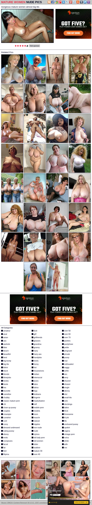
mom (35, 414)
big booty (7, 361)
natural (36, 421)
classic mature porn (11, 401)
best (5, 357)
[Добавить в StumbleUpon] (77, 2)
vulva (66, 438)
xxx (65, 448)
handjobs (37, 357)
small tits (68, 398)
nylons (36, 434)
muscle (36, 418)
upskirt (67, 428)
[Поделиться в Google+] (59, 2)
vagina (67, 431)
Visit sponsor (34, 46)
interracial (37, 377)
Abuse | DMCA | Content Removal (14, 503)
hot (34, 367)
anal (5, 334)
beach (6, 351)
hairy (35, 351)
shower (67, 384)
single (66, 387)
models (36, 411)
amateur (6, 331)
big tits (6, 364)
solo (66, 401)
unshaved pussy (71, 424)
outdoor (36, 448)
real (65, 361)
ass (4, 341)
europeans (7, 441)
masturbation (39, 401)
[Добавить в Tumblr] (81, 2)
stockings (68, 404)
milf (35, 404)
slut (65, 394)
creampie (7, 414)
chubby (6, 398)
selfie (66, 371)
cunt (5, 421)
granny (36, 347)
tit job (66, 418)
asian (5, 337)
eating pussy (8, 431)
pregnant (68, 351)
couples (6, 411)
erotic (5, 438)
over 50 (67, 331)
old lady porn (39, 438)
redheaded (68, 364)
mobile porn (38, 408)
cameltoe (7, 394)
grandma (37, 344)
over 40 (36, 454)
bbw (5, 347)
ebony (6, 434)
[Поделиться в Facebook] (52, 2)
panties (67, 341)
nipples (36, 424)
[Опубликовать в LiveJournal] (67, 2)
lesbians (37, 394)
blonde (6, 374)
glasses (36, 341)
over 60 (67, 334)
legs (35, 391)
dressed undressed (11, 428)
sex (65, 374)
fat (4, 448)
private (67, 354)
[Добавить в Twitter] (85, 2)
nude (35, 431)
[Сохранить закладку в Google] (56, 2)
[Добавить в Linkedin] (63, 2)
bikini (5, 367)
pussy (66, 357)
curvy (5, 424)
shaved (67, 381)
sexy (66, 377)
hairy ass (37, 354)
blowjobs (7, 377)
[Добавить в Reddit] (74, 2)
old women (38, 441)
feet (4, 451)
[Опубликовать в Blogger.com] (49, 2)
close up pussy (9, 408)
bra (4, 387)
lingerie (36, 398)
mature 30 (37, 451)
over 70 (67, 337)
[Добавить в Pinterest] (70, 2)
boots (5, 384)
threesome (68, 414)
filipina (6, 454)
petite (66, 347)
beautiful (7, 354)
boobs (6, 381)
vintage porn (69, 434)
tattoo (66, 408)
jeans (35, 381)
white (66, 441)
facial (5, 444)
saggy (66, 367)
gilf (34, 334)
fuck (35, 331)
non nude (37, 428)
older (35, 444)
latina (35, 387)
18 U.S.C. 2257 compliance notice (40, 503)
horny (36, 364)
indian (36, 374)
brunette (6, 391)
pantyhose (68, 344)
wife (66, 444)
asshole (6, 344)
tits (65, 421)
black (5, 371)
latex (35, 384)
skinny (67, 391)
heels (35, 361)
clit (4, 404)
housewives (38, 371)
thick (66, 411)
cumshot (7, 418)
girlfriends (37, 337)
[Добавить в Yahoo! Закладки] (88, 2)
